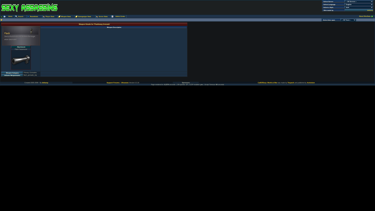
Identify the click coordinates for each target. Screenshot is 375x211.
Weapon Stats (66, 16)
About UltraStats (365, 16)
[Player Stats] (44, 17)
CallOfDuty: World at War (267, 83)
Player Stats (50, 16)
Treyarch (291, 83)
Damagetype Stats (84, 16)
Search (20, 16)
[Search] (16, 17)
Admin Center (120, 16)
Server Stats (103, 16)
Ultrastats (125, 83)
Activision (311, 83)
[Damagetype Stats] (76, 17)
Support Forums (113, 83)
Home (10, 16)
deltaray (370, 10)
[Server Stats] (97, 17)
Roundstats (34, 16)
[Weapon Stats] (59, 17)
